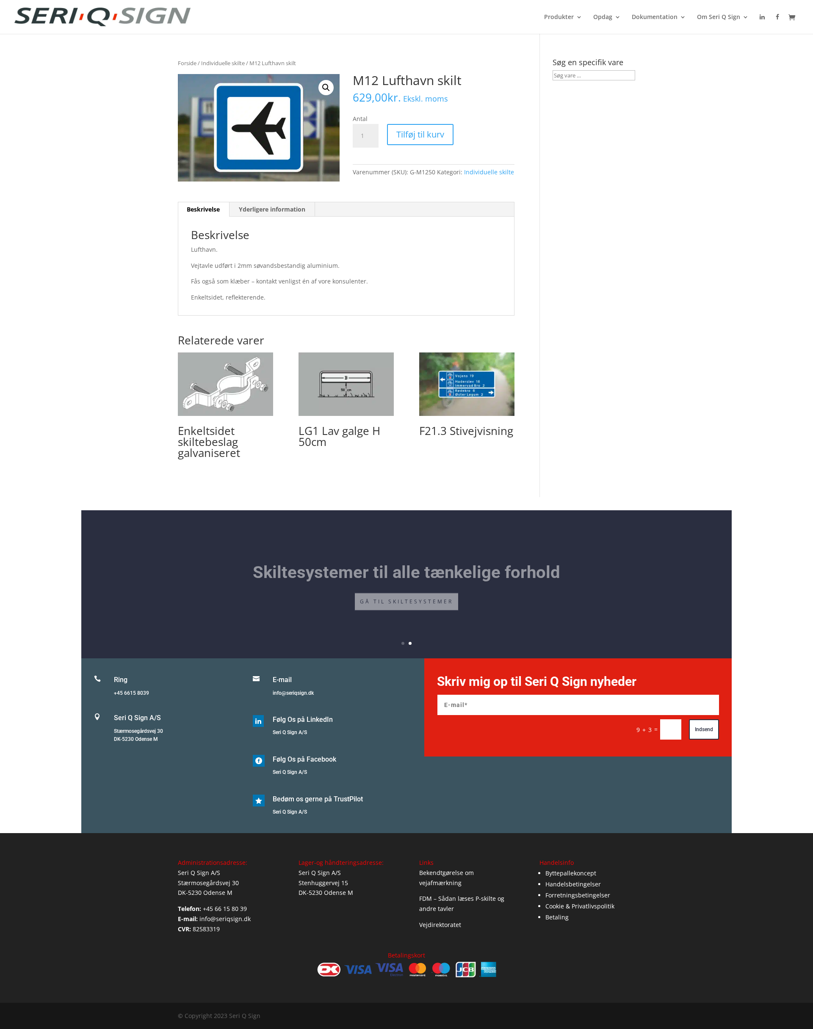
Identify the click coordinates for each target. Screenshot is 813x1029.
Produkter (559, 17)
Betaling (557, 917)
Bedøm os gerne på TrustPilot (318, 799)
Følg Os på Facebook (304, 759)
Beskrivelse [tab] (203, 209)
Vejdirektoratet (440, 925)
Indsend (704, 729)
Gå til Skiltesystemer (406, 596)
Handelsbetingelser (573, 884)
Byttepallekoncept (570, 873)
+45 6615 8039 (131, 693)
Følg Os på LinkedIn (303, 719)
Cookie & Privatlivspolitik (579, 906)
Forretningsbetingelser (577, 895)
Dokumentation (655, 17)
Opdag (602, 17)
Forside (187, 63)
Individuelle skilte (223, 63)
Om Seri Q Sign (718, 17)
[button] (326, 87)
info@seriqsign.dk (293, 693)
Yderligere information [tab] (272, 209)
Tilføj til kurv (420, 134)
